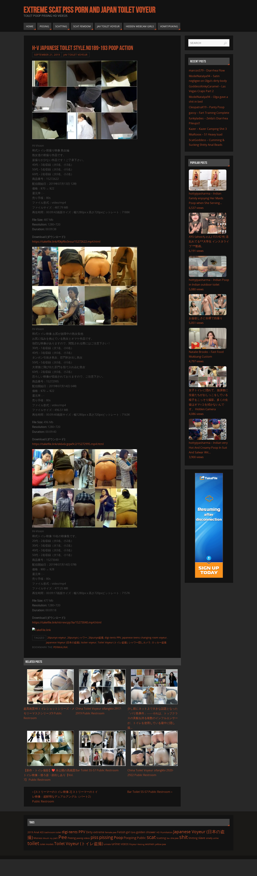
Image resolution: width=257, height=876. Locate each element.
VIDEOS (124, 844)
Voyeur (133, 844)
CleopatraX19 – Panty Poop (206, 107)
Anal (36, 832)
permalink (60, 647)
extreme (98, 832)
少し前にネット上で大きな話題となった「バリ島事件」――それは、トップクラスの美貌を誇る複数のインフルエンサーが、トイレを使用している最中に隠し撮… (152, 718)
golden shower (146, 832)
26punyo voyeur (56, 637)
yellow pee (160, 844)
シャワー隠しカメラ (139, 642)
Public (141, 838)
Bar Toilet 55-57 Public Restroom (97, 770)
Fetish (121, 832)
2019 (30, 832)
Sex (168, 838)
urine (116, 843)
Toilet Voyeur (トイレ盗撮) (112, 642)
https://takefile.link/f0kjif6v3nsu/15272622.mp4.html (66, 241)
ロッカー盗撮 (159, 642)
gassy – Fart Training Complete (209, 113)
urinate (107, 844)
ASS (42, 832)
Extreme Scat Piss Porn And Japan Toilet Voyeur (89, 10)
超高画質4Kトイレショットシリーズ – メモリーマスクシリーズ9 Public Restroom (49, 713)
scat (151, 837)
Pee (62, 837)
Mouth (46, 838)
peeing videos (83, 838)
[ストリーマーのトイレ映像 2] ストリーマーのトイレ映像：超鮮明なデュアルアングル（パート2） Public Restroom (65, 796)
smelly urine (212, 838)
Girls (133, 832)
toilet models (46, 844)
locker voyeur (89, 642)
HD (158, 832)
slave (201, 838)
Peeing (72, 838)
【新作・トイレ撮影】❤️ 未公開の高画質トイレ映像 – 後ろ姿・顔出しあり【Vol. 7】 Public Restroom (49, 775)
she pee (174, 838)
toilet (33, 843)
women (149, 844)
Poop (118, 837)
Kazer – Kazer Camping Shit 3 (208, 129)
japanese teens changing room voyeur (144, 637)
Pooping (130, 837)
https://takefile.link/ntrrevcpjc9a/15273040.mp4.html (66, 622)
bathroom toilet (52, 832)
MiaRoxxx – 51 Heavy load (205, 134)
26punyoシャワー (77, 637)
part (55, 838)
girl (128, 832)
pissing (106, 837)
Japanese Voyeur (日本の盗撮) (63, 642)
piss (94, 837)
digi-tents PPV (113, 637)
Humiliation (166, 832)
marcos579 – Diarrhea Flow (207, 70)
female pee (110, 832)
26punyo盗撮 (95, 637)
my (51, 838)
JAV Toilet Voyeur (75, 54)
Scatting (161, 838)
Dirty (89, 832)
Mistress (38, 838)
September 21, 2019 (47, 54)
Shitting (193, 838)
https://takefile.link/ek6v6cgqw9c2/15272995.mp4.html (68, 444)
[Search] (225, 43)
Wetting (140, 844)
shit (183, 837)
